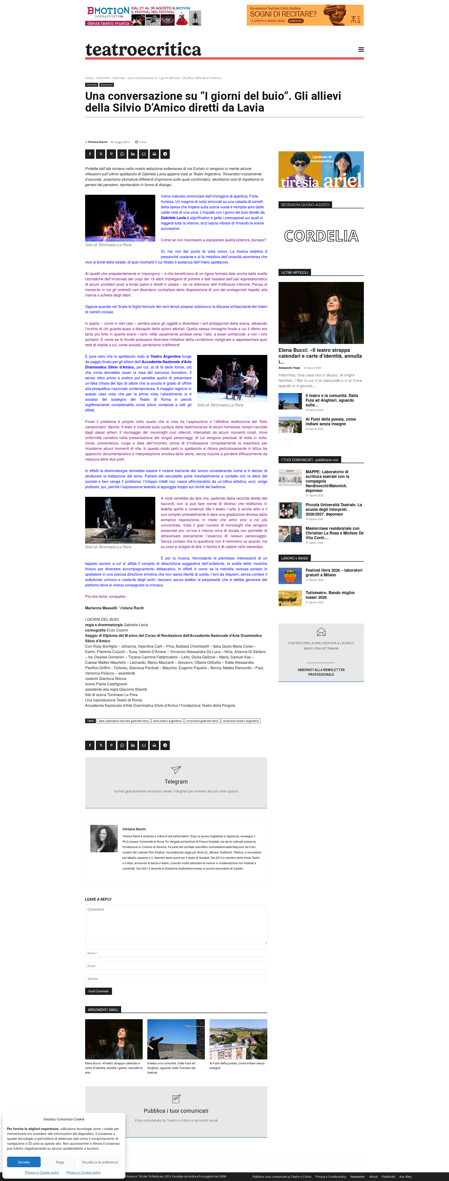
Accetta (24, 1161)
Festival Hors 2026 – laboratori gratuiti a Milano (334, 572)
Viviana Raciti (98, 142)
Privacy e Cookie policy (42, 1172)
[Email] (143, 154)
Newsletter (358, 1177)
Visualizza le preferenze (100, 1161)
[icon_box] (176, 783)
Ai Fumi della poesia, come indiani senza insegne (331, 421)
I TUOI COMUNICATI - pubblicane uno (309, 459)
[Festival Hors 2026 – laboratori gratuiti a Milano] (290, 576)
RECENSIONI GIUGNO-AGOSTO (305, 205)
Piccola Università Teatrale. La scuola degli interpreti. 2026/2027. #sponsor (334, 509)
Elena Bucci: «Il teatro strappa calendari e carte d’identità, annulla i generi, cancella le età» (113, 1068)
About (373, 1177)
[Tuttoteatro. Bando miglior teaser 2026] (290, 598)
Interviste (119, 78)
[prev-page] (281, 442)
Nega (60, 1161)
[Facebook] (89, 154)
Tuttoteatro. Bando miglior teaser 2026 (330, 595)
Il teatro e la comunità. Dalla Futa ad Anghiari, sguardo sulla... (332, 400)
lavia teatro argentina (167, 720)
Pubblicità (388, 1177)
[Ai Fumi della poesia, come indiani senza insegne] (238, 1039)
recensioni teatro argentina (241, 720)
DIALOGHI (103, 78)
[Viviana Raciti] (104, 851)
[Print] (154, 154)
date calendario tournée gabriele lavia (123, 720)
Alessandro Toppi (289, 367)
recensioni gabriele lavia (202, 720)
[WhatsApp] (122, 154)
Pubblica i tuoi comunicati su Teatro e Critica (282, 1177)
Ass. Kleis (405, 1177)
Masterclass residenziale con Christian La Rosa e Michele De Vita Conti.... (335, 532)
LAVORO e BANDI (294, 558)
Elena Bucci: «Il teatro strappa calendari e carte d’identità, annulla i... (320, 355)
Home (89, 78)
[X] (100, 154)
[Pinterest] (111, 154)
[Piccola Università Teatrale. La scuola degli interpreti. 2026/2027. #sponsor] (290, 510)
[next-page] (289, 442)
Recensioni (106, 84)
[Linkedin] (133, 154)
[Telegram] (165, 154)
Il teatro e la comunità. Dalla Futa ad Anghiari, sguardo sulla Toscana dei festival (171, 1068)
